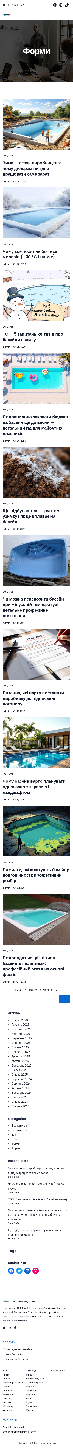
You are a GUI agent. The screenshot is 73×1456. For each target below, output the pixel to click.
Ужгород (31, 1370)
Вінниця (7, 1390)
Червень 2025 (21, 1052)
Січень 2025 (20, 1075)
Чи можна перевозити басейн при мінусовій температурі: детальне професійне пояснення (33, 607)
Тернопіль (32, 1390)
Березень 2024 (22, 1093)
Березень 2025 (22, 1066)
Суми (29, 1402)
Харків (29, 1410)
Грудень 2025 (20, 1025)
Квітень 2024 (20, 1088)
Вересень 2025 (22, 1038)
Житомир (8, 1406)
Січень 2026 (20, 1020)
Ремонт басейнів (12, 1354)
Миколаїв (8, 1394)
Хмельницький (34, 1382)
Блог (5, 155)
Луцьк (29, 1398)
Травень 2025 (21, 1056)
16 (25, 990)
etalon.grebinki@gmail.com (19, 1431)
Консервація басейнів (15, 1359)
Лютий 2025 (19, 1070)
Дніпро (6, 1378)
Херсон (7, 1402)
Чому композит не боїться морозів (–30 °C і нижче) (30, 254)
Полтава (7, 1398)
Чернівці (31, 1386)
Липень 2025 (20, 1047)
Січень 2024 (20, 1102)
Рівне (29, 1374)
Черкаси (31, 1394)
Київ (5, 1370)
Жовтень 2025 (21, 1034)
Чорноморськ (57, 1370)
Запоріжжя (32, 1406)
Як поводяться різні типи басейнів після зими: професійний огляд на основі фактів (33, 966)
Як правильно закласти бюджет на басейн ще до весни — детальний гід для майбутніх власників (35, 425)
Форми (16, 1144)
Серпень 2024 (21, 1084)
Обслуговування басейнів (17, 1349)
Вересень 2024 (22, 1079)
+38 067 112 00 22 (13, 5)
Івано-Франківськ (13, 1382)
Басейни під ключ (22, 1301)
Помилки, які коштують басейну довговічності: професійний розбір (36, 875)
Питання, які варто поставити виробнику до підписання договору (33, 698)
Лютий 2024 (20, 1097)
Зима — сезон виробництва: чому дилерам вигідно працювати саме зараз (32, 168)
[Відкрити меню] (68, 15)
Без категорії (20, 1126)
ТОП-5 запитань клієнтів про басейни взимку (33, 336)
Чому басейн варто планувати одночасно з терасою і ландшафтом (34, 786)
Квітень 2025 (20, 1061)
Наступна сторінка (43, 990)
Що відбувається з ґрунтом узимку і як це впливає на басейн (31, 516)
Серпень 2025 (21, 1043)
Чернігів (7, 1410)
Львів (6, 1374)
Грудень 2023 (20, 1106)
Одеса (6, 1386)
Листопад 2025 (22, 1029)
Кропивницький (35, 1378)
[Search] (64, 999)
